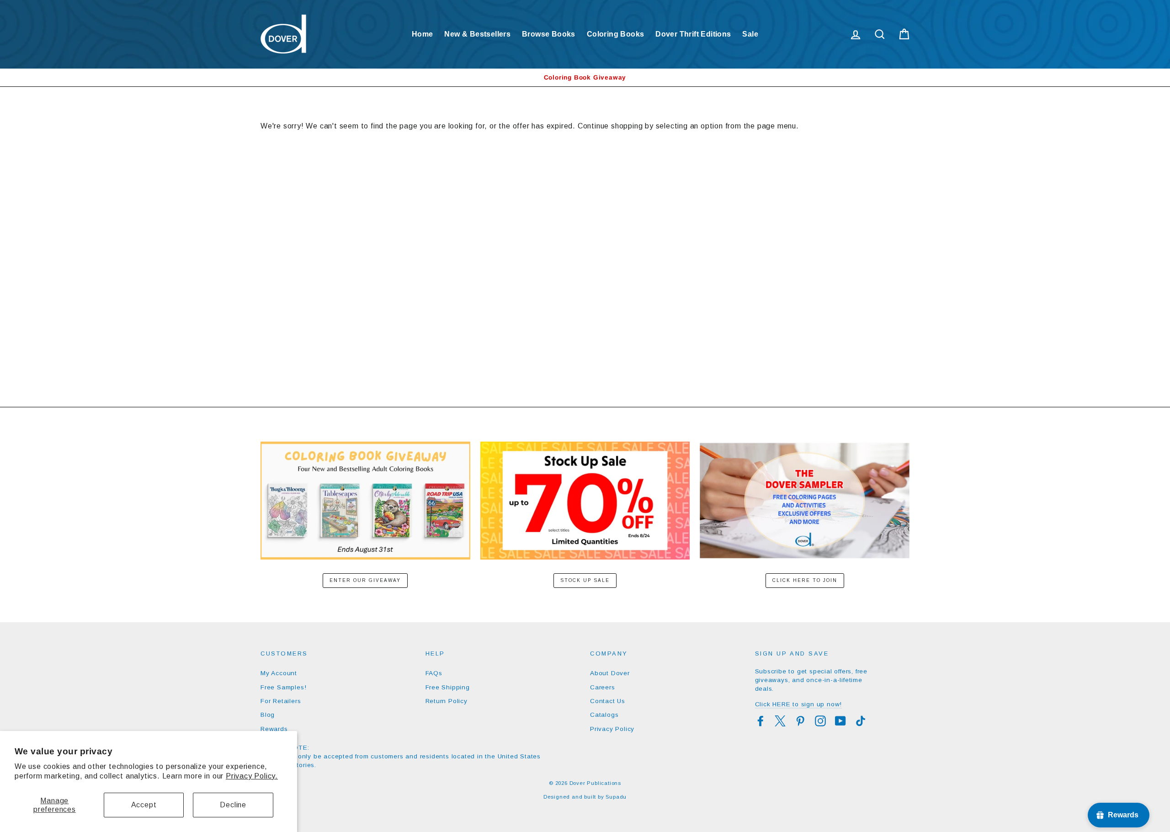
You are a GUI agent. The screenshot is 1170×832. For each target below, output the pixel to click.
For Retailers (281, 701)
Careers (602, 687)
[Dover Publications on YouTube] (840, 720)
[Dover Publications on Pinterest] (800, 720)
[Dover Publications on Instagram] (820, 720)
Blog (268, 714)
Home (422, 34)
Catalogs (604, 714)
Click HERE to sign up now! (798, 704)
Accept (144, 805)
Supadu (616, 797)
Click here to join (804, 580)
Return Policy (446, 701)
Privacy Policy (612, 728)
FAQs (433, 673)
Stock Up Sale (585, 580)
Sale (750, 34)
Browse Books (548, 34)
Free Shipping (447, 687)
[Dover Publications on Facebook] (760, 720)
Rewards (274, 728)
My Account (279, 673)
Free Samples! (283, 687)
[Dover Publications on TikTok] (860, 720)
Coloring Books (615, 34)
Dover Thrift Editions (693, 34)
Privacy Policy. (252, 776)
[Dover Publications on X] (780, 720)
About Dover (610, 673)
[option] (585, 77)
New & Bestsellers (477, 34)
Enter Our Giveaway (365, 580)
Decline (233, 805)
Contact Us (607, 701)
